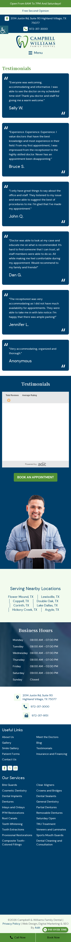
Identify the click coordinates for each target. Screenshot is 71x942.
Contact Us (9, 759)
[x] (10, 768)
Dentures (8, 801)
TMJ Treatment (45, 824)
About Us (8, 737)
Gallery (6, 742)
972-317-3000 (40, 706)
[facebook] (4, 768)
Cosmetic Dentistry (14, 790)
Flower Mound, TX (20, 597)
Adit (37, 927)
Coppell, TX (21, 601)
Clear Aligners (45, 785)
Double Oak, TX (47, 601)
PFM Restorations (13, 812)
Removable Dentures (49, 812)
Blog (39, 742)
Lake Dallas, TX (47, 605)
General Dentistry (47, 801)
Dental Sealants (46, 796)
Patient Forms (11, 754)
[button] (42, 464)
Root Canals (9, 818)
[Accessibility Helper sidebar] (4, 29)
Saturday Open (46, 818)
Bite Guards (9, 785)
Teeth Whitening (12, 824)
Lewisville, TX (50, 597)
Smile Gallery (10, 748)
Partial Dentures (46, 807)
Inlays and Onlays (13, 807)
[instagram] (15, 768)
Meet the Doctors (47, 737)
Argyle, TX (52, 610)
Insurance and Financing (51, 754)
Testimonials (44, 748)
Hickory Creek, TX (24, 610)
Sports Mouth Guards (49, 835)
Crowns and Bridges (49, 790)
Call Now (20, 937)
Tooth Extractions (13, 829)
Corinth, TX (21, 605)
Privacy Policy (11, 923)
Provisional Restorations (17, 835)
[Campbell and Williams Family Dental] (35, 41)
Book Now (53, 937)
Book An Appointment (35, 477)
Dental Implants (12, 796)
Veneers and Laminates (51, 829)
